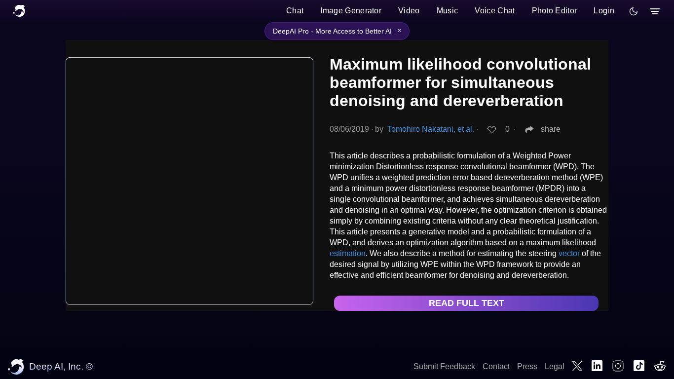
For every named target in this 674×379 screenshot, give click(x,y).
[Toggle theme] (633, 11)
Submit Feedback (444, 366)
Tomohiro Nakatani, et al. (430, 129)
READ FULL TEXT (466, 303)
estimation (348, 253)
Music (447, 10)
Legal (554, 366)
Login (604, 10)
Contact (496, 366)
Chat (294, 10)
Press (527, 366)
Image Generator (350, 10)
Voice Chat (495, 10)
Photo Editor (554, 10)
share (551, 129)
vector (569, 253)
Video (409, 10)
